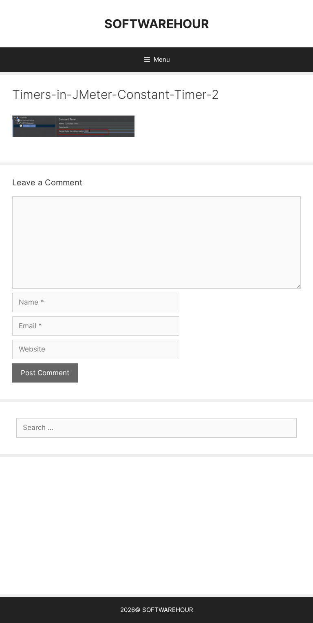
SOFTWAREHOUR (156, 23)
